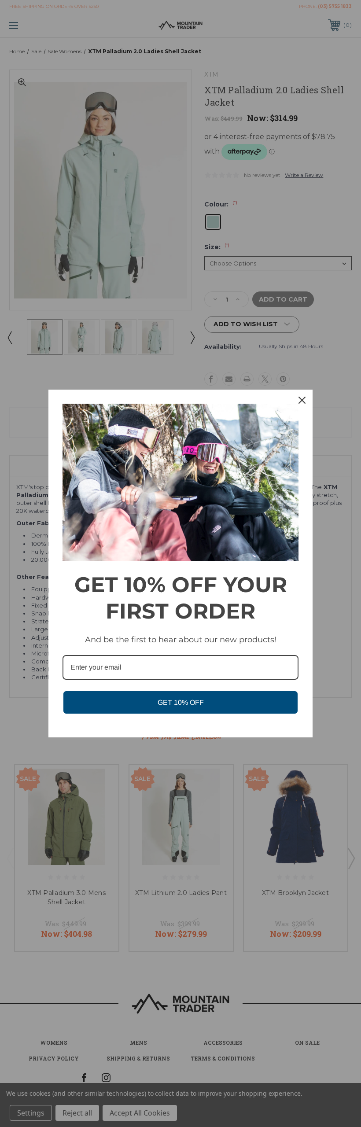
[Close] (302, 400)
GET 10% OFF (181, 702)
